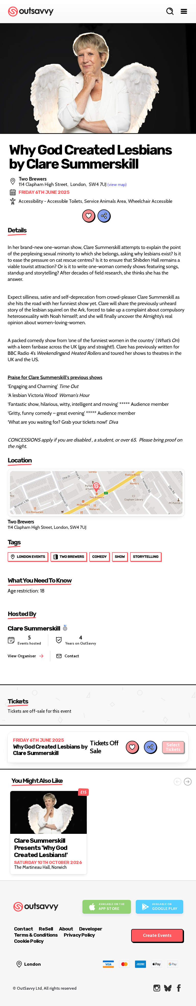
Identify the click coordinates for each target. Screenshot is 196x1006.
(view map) (117, 184)
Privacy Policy (79, 935)
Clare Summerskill (34, 628)
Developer (90, 929)
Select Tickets (173, 747)
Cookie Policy (29, 941)
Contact (23, 929)
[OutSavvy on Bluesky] (167, 988)
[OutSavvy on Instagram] (156, 988)
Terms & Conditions (36, 935)
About (66, 929)
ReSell (46, 929)
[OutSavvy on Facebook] (178, 988)
